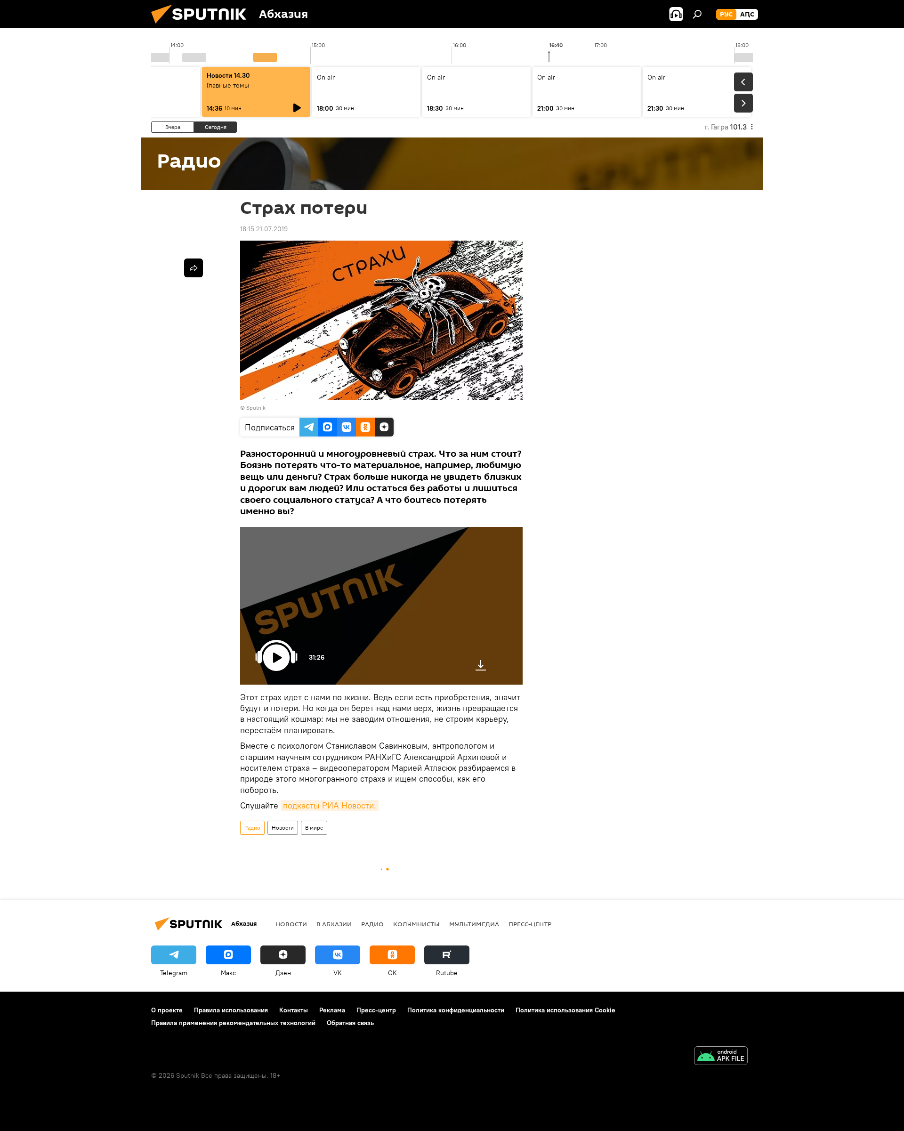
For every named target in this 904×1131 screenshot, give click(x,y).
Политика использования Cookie (565, 1010)
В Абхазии (334, 924)
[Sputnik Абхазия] (202, 26)
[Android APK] (721, 1056)
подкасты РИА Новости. (329, 805)
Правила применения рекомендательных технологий (233, 1022)
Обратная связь (350, 1022)
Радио (252, 827)
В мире (314, 827)
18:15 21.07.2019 (264, 229)
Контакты (293, 1010)
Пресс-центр (529, 924)
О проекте (167, 1010)
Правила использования (231, 1010)
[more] (193, 268)
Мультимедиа (474, 924)
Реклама (332, 1010)
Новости (283, 827)
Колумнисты (416, 924)
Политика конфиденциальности (455, 1010)
